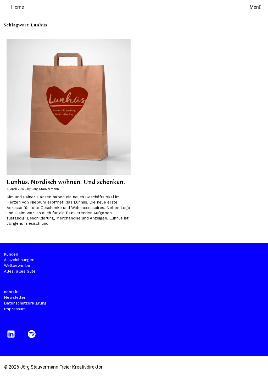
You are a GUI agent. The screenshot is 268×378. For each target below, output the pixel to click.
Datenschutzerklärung (25, 303)
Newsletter (15, 297)
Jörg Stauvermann (45, 189)
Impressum (15, 309)
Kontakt (11, 292)
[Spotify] (33, 334)
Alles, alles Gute (20, 271)
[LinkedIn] (12, 334)
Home (17, 7)
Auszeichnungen (19, 259)
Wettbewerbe (17, 265)
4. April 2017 (15, 189)
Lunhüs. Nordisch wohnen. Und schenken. (66, 182)
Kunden (11, 254)
